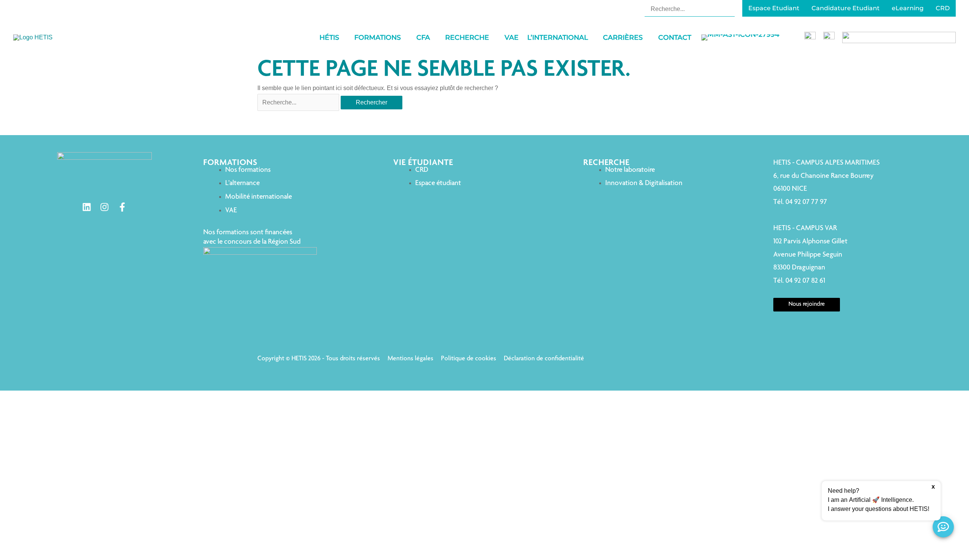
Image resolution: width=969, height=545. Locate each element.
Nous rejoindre (806, 305)
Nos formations (248, 170)
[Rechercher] (730, 9)
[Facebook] (122, 207)
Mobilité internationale (258, 197)
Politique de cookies (468, 358)
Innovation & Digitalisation (643, 183)
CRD (421, 170)
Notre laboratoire (630, 170)
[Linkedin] (86, 207)
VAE (231, 210)
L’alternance (242, 183)
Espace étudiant (438, 183)
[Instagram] (104, 207)
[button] (342, 37)
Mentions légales (410, 358)
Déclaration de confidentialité (544, 358)
